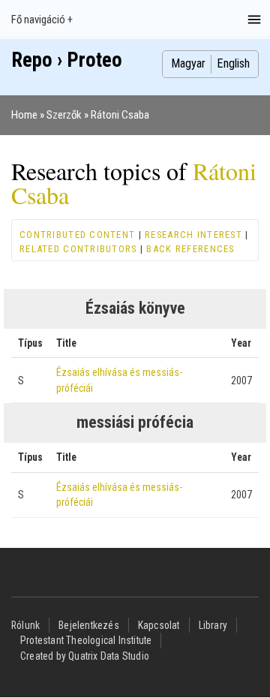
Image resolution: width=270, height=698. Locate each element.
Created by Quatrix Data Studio (84, 656)
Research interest (193, 234)
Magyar (188, 63)
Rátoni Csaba (120, 115)
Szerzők (64, 115)
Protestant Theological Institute (86, 640)
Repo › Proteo (66, 60)
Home (24, 115)
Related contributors (78, 248)
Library (213, 625)
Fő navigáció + (42, 19)
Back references (190, 248)
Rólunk (25, 625)
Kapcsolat (159, 625)
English (233, 63)
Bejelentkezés (88, 625)
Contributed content (77, 234)
